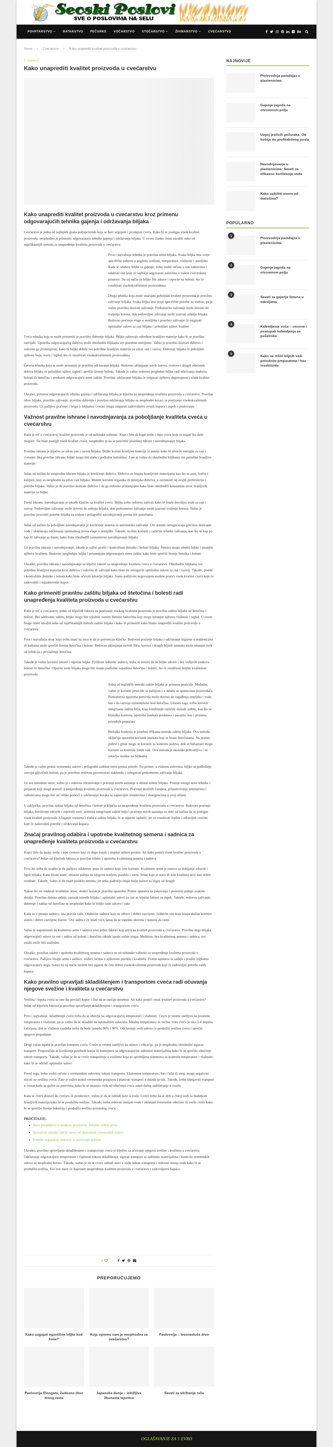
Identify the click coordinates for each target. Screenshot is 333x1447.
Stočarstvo (153, 31)
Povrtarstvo (40, 31)
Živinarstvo (186, 31)
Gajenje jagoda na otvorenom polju (275, 107)
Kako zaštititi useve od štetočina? (279, 196)
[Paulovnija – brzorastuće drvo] (184, 1308)
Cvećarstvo (219, 31)
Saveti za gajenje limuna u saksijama (282, 299)
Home (28, 48)
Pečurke (98, 31)
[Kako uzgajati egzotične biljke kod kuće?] (54, 1308)
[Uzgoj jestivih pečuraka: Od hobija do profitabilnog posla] (240, 142)
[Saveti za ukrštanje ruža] (184, 1367)
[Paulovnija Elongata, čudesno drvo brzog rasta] (54, 1367)
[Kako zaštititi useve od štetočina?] (240, 201)
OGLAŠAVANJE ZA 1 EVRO (166, 1438)
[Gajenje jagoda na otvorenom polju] (240, 112)
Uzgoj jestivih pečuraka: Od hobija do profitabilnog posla (284, 137)
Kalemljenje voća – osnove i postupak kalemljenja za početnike (283, 331)
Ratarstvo (73, 31)
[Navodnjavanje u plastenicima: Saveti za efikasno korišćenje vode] (240, 171)
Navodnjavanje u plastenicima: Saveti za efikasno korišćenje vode (281, 168)
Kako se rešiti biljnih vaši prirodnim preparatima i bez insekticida (283, 360)
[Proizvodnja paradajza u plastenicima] (240, 83)
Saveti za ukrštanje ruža (184, 1393)
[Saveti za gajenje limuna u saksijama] (240, 304)
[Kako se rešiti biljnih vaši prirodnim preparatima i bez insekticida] (240, 363)
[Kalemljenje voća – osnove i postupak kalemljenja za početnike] (240, 334)
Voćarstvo (124, 31)
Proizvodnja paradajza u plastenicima (280, 78)
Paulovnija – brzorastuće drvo (184, 1334)
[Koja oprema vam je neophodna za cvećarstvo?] (119, 1308)
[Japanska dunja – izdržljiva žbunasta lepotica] (119, 1367)
